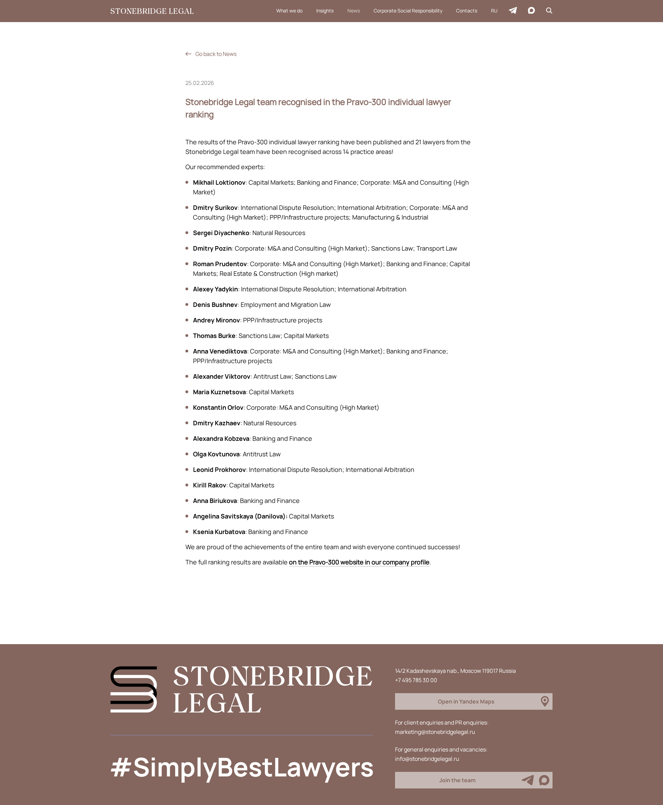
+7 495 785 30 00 (416, 680)
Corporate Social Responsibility (408, 10)
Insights (325, 10)
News (353, 10)
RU (494, 10)
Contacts (466, 10)
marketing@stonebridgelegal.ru (435, 732)
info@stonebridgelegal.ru (427, 759)
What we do (289, 10)
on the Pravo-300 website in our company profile (359, 562)
